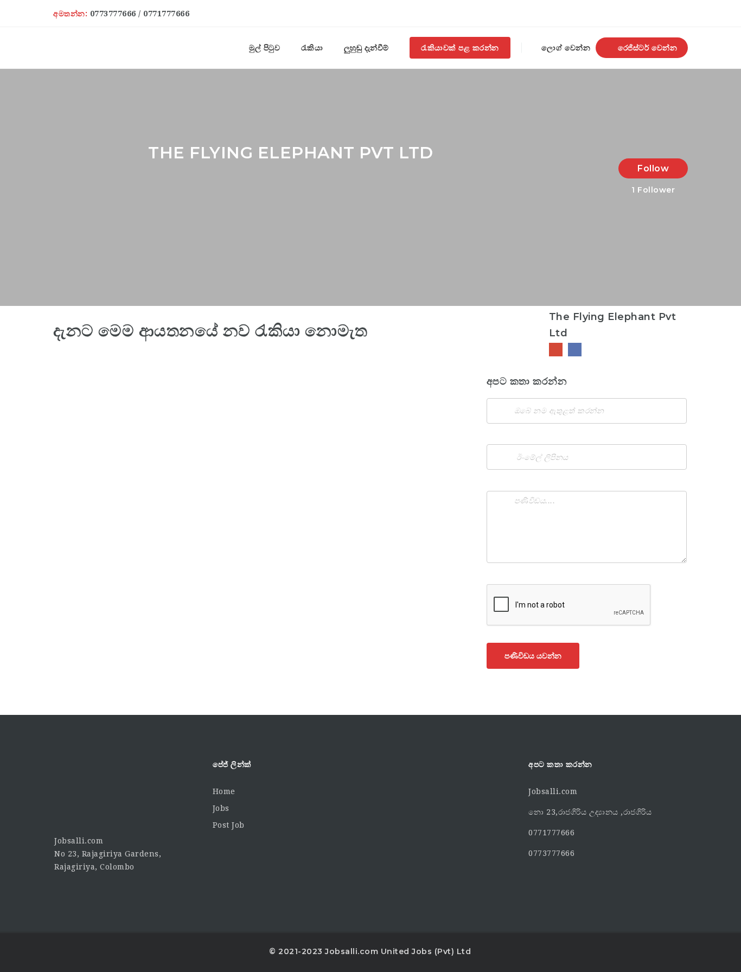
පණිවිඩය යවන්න (532, 656)
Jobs (221, 808)
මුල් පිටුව (264, 47)
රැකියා (312, 47)
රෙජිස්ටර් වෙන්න (646, 47)
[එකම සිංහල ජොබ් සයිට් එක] (70, 47)
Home (224, 791)
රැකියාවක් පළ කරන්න (460, 47)
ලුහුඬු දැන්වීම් (366, 47)
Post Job (229, 825)
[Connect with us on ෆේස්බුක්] (575, 349)
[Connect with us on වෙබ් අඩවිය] (556, 349)
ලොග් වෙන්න (565, 47)
